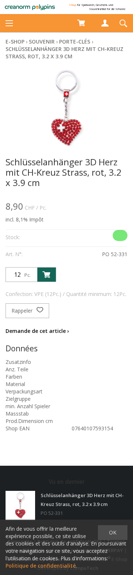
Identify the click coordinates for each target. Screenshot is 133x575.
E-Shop (15, 41)
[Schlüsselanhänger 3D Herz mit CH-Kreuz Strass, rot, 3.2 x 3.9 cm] (20, 505)
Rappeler (22, 310)
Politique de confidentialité (41, 565)
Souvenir (42, 41)
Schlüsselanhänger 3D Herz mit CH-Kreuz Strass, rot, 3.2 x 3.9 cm (64, 52)
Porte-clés (74, 41)
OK (112, 532)
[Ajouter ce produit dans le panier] (46, 275)
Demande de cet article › (37, 330)
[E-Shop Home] (30, 7)
